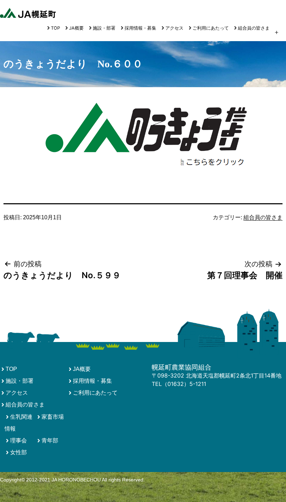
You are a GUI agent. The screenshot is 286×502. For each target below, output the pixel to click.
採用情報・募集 (140, 28)
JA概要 (76, 28)
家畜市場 (53, 417)
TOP (55, 28)
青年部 (50, 440)
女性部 (18, 452)
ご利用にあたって (211, 28)
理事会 (18, 440)
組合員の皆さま (254, 28)
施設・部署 (104, 28)
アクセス (174, 28)
